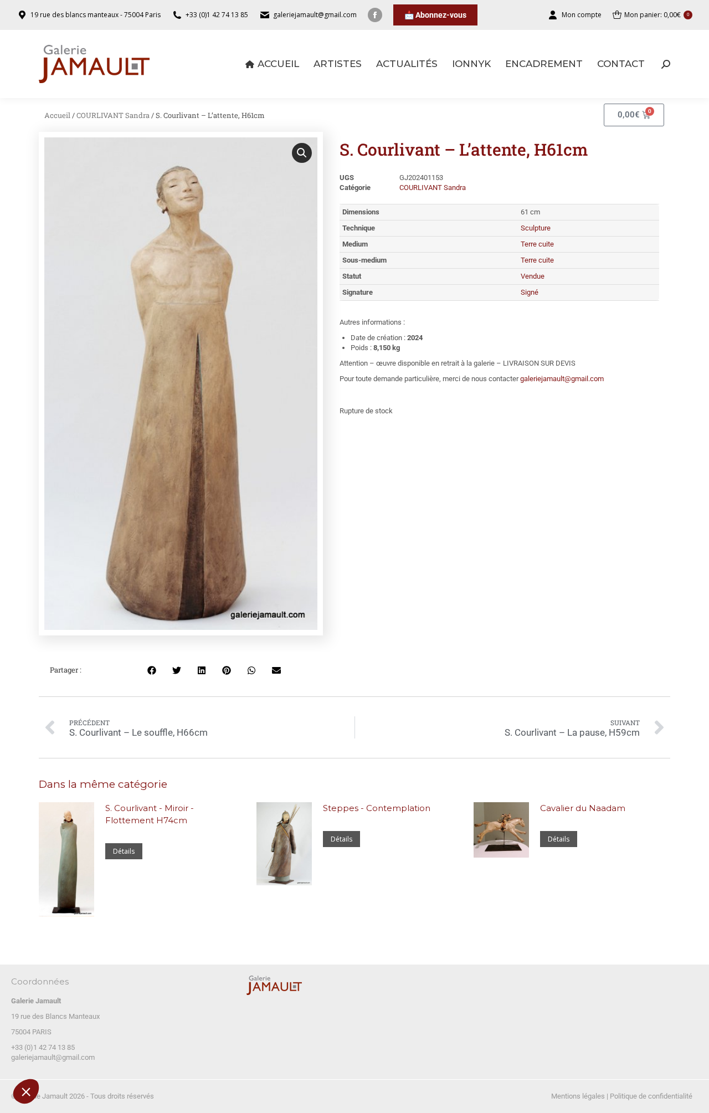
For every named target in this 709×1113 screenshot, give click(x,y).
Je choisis (127, 1057)
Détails (124, 851)
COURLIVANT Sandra (113, 115)
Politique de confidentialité (651, 1096)
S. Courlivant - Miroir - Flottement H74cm (149, 814)
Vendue (532, 276)
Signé (529, 292)
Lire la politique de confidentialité (71, 1021)
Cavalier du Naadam (582, 808)
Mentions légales (578, 1096)
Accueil (57, 115)
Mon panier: (656, 14)
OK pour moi (205, 1057)
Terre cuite (537, 244)
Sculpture (536, 228)
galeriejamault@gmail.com (562, 379)
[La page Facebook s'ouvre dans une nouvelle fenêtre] (375, 15)
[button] (26, 1091)
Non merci (50, 1057)
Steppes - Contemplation (376, 808)
